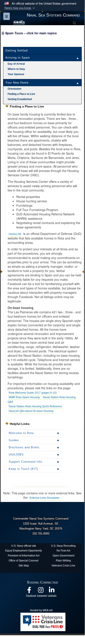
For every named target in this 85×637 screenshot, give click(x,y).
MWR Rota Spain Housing (24, 397)
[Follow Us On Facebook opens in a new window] (32, 591)
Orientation (14, 88)
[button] (20, 8)
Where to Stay (16, 69)
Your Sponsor (16, 74)
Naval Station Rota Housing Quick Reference (35, 406)
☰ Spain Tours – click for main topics (29, 33)
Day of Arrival (16, 63)
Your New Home (16, 82)
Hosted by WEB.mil (41, 610)
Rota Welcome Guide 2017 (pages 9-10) (33, 392)
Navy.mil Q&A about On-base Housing (31, 411)
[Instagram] (43, 591)
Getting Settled (16, 50)
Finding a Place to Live (21, 94)
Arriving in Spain (17, 57)
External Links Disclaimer (45, 497)
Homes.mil (15, 234)
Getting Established (20, 99)
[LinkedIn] (54, 591)
